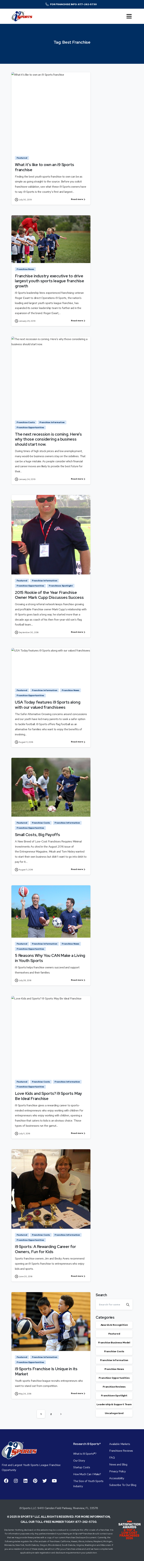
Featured (114, 1333)
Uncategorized (114, 1413)
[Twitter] (44, 1480)
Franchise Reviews (114, 1386)
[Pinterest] (35, 1480)
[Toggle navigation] (129, 16)
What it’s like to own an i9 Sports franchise (44, 167)
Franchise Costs (114, 1351)
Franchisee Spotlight (114, 1395)
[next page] (61, 1414)
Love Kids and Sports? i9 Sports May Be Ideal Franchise (48, 1096)
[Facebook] (6, 1480)
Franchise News (114, 1369)
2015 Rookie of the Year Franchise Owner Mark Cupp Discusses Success (49, 595)
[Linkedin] (25, 1480)
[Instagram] (15, 1480)
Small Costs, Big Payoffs (37, 834)
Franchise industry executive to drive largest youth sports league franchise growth (49, 281)
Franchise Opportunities (114, 1377)
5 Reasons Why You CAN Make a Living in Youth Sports (50, 958)
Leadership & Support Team (114, 1404)
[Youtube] (54, 1480)
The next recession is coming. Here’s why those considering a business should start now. (48, 439)
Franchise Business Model (114, 1342)
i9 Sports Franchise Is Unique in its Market (46, 1371)
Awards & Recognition (114, 1324)
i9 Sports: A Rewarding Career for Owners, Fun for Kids (45, 1249)
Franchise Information (114, 1360)
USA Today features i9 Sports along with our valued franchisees (47, 705)
